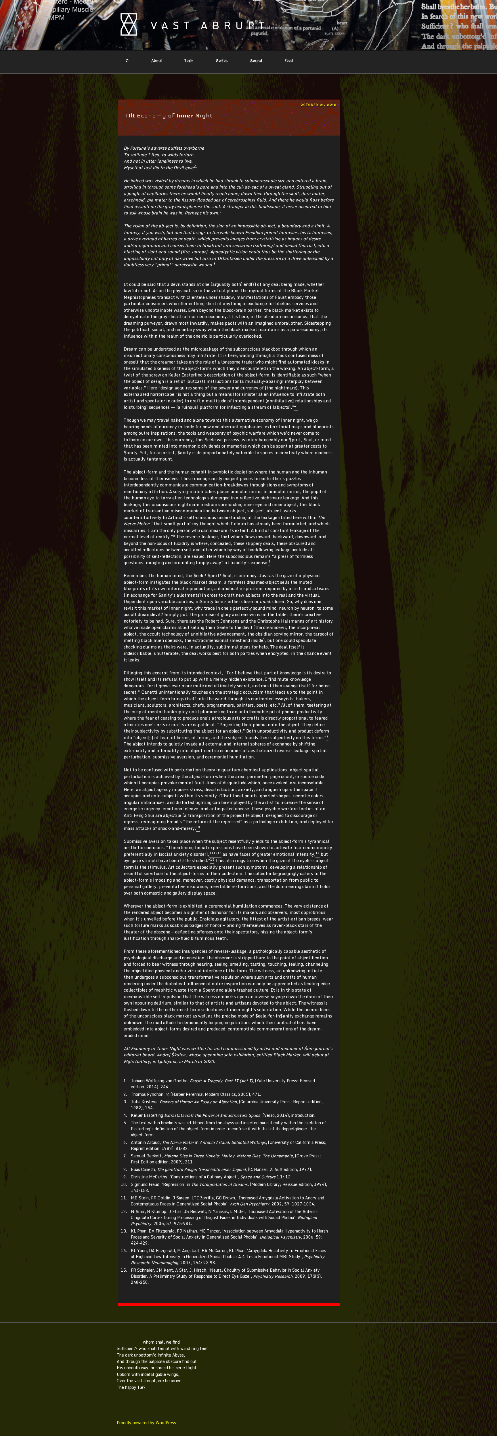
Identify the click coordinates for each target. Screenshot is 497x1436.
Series (222, 61)
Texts (188, 61)
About (156, 61)
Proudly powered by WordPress (146, 1422)
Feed (289, 61)
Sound (256, 61)
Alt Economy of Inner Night (169, 115)
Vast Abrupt (209, 25)
